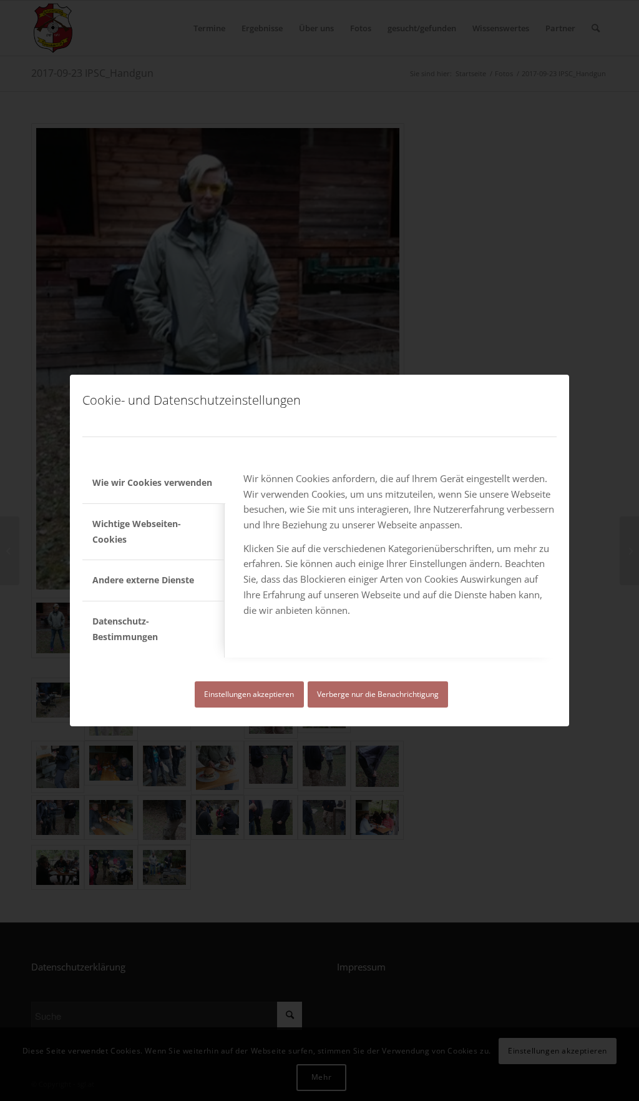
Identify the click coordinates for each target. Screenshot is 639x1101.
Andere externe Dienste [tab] (143, 580)
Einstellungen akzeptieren (249, 694)
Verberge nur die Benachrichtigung (378, 694)
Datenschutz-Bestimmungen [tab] (125, 629)
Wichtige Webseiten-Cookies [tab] (136, 531)
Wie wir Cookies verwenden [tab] (152, 482)
